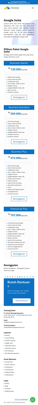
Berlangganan (19, 97)
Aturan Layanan (10, 364)
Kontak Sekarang (21, 301)
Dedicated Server (10, 345)
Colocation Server (10, 348)
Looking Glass (9, 375)
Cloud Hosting (9, 338)
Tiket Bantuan (9, 370)
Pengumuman (9, 391)
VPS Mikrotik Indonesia (12, 353)
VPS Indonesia (9, 351)
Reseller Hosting (10, 340)
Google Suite (9, 343)
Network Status (9, 372)
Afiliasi (7, 383)
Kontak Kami (9, 362)
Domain (7, 335)
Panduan (8, 388)
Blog (6, 386)
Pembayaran (9, 367)
